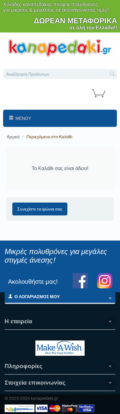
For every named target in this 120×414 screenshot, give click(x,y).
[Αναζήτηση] (112, 74)
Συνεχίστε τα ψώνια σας (39, 209)
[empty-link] (60, 47)
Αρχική (13, 136)
